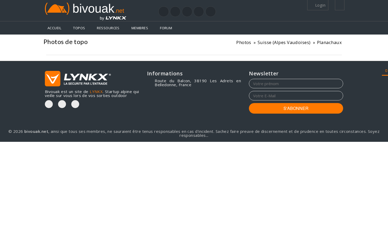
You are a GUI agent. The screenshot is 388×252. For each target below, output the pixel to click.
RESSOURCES (108, 28)
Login (319, 5)
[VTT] (198, 11)
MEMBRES (139, 28)
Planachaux (329, 42)
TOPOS (79, 28)
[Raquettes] (175, 11)
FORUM (166, 28)
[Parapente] (210, 11)
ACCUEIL (54, 28)
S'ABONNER (296, 108)
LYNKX (96, 91)
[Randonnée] (163, 11)
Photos (243, 42)
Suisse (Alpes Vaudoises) (284, 42)
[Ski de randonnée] (187, 11)
